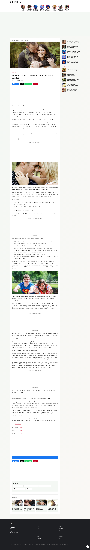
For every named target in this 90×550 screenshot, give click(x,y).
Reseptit (61, 528)
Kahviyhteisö (61, 524)
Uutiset (54, 1)
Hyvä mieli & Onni (24, 40)
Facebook (61, 536)
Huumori (74, 1)
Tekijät (38, 536)
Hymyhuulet (61, 530)
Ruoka (66, 1)
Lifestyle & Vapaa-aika (39, 71)
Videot (60, 1)
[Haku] (79, 2)
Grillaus (60, 526)
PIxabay (21, 433)
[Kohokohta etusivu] (15, 2)
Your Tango (18, 424)
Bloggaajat (39, 538)
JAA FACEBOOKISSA (35, 457)
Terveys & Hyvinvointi (51, 71)
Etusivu (47, 1)
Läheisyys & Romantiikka (27, 71)
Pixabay (20, 427)
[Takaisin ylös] (87, 546)
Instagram (61, 538)
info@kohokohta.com (14, 528)
